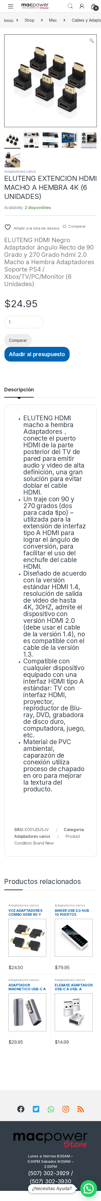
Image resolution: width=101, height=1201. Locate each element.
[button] (91, 40)
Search (70, 6)
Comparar (77, 226)
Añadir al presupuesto (37, 354)
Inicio (8, 20)
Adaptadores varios (20, 171)
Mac (53, 20)
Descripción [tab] (19, 389)
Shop (29, 20)
